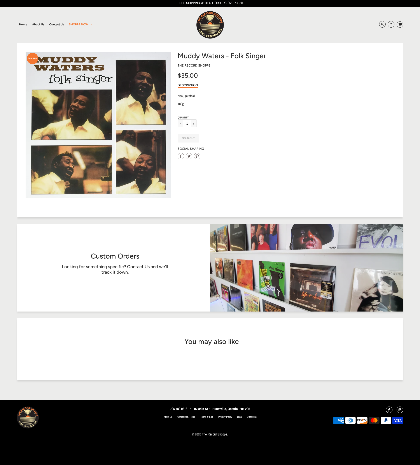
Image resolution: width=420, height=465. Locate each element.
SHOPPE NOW (79, 24)
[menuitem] (23, 24)
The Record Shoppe (194, 65)
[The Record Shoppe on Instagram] (400, 411)
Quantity (183, 117)
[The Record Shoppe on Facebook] (389, 411)
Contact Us (138, 266)
